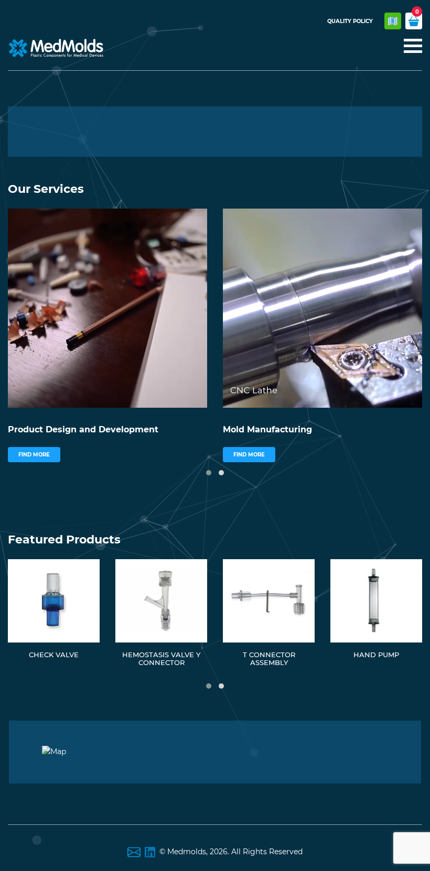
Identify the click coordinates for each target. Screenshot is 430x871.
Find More (34, 454)
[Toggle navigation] (409, 47)
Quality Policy (350, 21)
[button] (208, 472)
